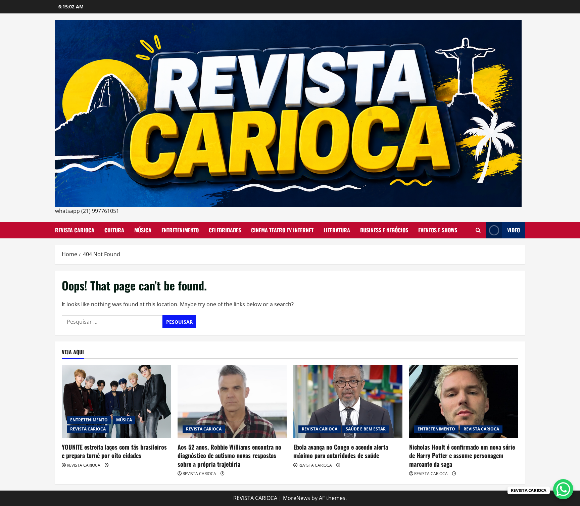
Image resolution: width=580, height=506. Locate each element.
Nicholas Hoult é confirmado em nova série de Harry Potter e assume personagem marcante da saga (462, 455)
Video (513, 230)
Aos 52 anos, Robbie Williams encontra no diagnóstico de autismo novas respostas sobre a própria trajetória (229, 455)
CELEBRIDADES (225, 230)
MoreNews (296, 498)
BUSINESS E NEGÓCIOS (384, 230)
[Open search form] (478, 230)
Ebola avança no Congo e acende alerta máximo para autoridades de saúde (340, 451)
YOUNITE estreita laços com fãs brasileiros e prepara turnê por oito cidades (114, 451)
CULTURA (114, 230)
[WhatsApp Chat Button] (563, 489)
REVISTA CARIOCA (74, 230)
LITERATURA (337, 230)
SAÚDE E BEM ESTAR (366, 429)
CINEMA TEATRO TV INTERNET (282, 230)
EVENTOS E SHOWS (437, 230)
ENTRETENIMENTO (180, 230)
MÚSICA (142, 230)
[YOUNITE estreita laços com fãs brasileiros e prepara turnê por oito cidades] (116, 401)
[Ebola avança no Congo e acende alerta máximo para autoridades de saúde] (347, 401)
